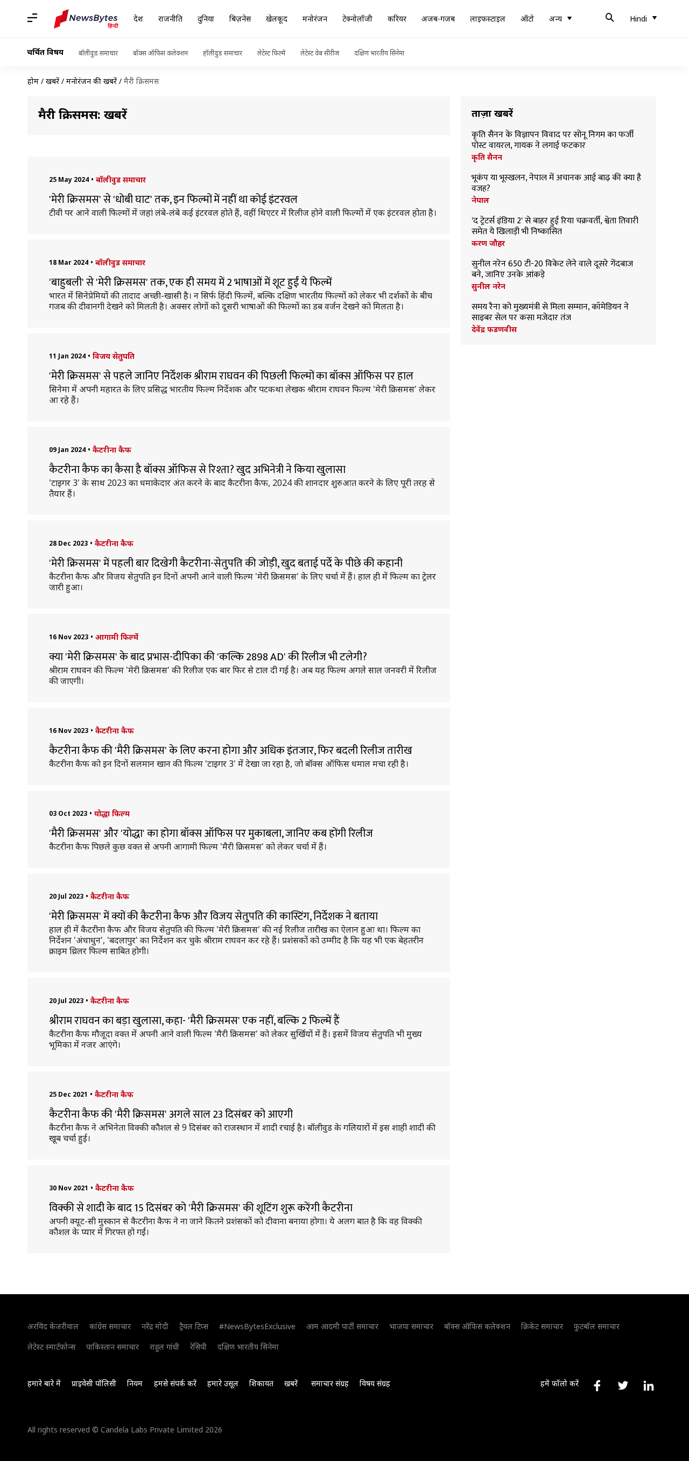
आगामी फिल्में (116, 637)
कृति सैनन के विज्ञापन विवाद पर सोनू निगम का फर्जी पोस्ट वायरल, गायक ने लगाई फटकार (553, 140)
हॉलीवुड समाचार (222, 53)
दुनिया (206, 18)
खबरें (52, 81)
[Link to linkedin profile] (649, 1385)
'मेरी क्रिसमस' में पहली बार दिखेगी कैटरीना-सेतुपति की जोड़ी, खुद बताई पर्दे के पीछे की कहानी (226, 563)
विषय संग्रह (375, 1383)
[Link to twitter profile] (623, 1385)
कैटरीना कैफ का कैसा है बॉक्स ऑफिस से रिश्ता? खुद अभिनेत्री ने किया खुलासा (197, 469)
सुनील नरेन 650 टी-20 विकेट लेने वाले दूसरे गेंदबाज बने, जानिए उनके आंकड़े (552, 269)
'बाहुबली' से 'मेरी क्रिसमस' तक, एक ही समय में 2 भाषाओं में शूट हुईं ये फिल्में (190, 282)
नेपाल (480, 200)
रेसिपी (198, 1347)
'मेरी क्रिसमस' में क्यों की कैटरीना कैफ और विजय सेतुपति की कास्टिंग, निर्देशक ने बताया (213, 916)
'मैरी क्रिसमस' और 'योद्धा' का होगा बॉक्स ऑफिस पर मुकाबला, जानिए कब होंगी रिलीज (211, 833)
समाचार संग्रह (330, 1383)
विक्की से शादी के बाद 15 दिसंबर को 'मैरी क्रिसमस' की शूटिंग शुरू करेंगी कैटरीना (201, 1208)
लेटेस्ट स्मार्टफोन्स (51, 1347)
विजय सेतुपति (114, 356)
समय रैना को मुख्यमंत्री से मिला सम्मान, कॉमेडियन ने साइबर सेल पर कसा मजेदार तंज (550, 312)
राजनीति (170, 18)
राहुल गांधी (164, 1347)
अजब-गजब (438, 18)
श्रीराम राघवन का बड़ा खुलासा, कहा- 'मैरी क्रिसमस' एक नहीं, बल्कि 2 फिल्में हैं (194, 1020)
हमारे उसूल (222, 1383)
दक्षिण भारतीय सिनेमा (379, 53)
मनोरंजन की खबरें (91, 81)
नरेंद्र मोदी (155, 1326)
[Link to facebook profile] (597, 1385)
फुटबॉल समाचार (597, 1326)
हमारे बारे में (44, 1383)
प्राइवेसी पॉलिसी (94, 1383)
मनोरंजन (315, 18)
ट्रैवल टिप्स (193, 1326)
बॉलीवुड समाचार (98, 53)
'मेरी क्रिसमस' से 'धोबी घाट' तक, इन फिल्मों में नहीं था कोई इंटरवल (173, 199)
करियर (397, 18)
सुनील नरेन (488, 286)
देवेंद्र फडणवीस (494, 329)
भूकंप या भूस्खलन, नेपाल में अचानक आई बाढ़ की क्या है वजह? (556, 183)
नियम (135, 1383)
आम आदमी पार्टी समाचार (342, 1326)
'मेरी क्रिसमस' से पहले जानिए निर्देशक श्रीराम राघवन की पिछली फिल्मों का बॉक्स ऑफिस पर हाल (231, 376)
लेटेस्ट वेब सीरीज (319, 53)
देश (138, 18)
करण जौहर (488, 243)
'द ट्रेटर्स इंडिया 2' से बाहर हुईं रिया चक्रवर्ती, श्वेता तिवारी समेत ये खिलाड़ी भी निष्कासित (555, 226)
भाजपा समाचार (411, 1326)
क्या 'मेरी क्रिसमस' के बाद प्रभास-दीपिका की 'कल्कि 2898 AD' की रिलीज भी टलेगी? (208, 657)
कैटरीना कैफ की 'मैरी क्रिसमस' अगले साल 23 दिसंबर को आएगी (171, 1114)
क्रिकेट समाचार (542, 1326)
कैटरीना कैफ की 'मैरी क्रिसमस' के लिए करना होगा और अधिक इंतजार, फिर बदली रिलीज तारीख (230, 750)
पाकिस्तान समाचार (112, 1347)
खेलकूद (276, 18)
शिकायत (261, 1383)
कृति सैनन (487, 157)
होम (33, 81)
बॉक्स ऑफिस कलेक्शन (160, 53)
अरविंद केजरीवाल (53, 1326)
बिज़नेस (240, 18)
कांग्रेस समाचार (110, 1326)
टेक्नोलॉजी (357, 18)
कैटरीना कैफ (112, 449)
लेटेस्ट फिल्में (271, 53)
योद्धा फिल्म (112, 813)
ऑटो (527, 18)
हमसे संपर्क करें (175, 1383)
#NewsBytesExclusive (257, 1326)
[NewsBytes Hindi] (86, 19)
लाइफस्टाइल (487, 18)
